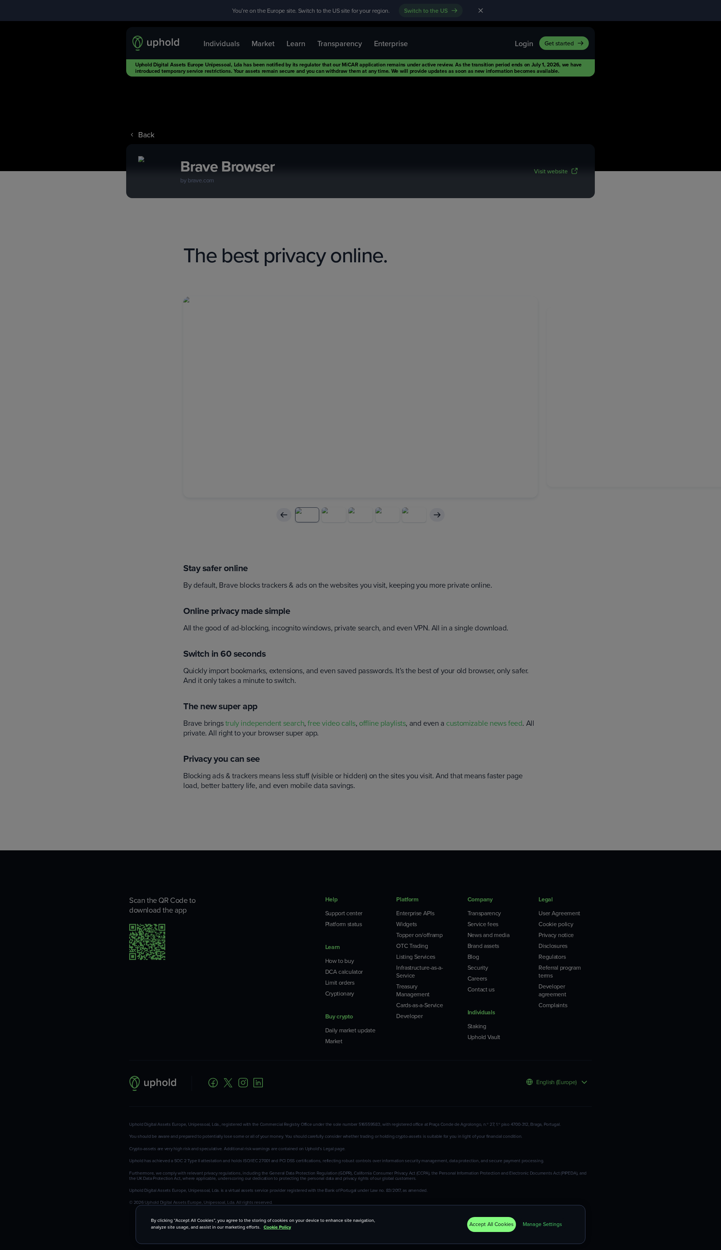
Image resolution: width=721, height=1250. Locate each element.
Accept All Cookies (491, 1224)
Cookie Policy (277, 1227)
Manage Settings (542, 1224)
